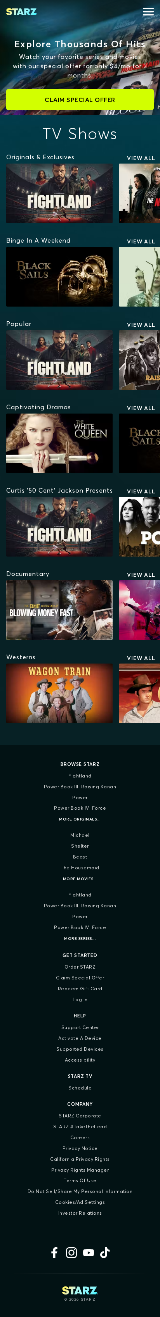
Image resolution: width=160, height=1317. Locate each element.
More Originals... (80, 819)
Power (80, 797)
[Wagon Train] (59, 693)
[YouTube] (88, 1252)
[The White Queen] (59, 443)
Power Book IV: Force (80, 808)
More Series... (80, 938)
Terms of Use (80, 1180)
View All (141, 158)
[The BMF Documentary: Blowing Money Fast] (59, 610)
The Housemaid (80, 868)
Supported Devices (80, 1049)
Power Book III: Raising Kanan (80, 787)
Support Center (80, 1027)
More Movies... (80, 878)
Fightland (80, 776)
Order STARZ (80, 967)
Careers (80, 1137)
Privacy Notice (80, 1148)
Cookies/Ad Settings (80, 1202)
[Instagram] (71, 1252)
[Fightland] (59, 193)
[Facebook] (54, 1252)
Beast (80, 857)
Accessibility (80, 1060)
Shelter (80, 846)
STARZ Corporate (80, 1116)
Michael (80, 835)
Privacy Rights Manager (80, 1170)
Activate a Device (80, 1038)
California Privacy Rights (80, 1159)
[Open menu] (148, 11)
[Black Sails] (59, 277)
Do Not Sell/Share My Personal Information (80, 1191)
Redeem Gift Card (80, 988)
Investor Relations (80, 1213)
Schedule (80, 1088)
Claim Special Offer (80, 978)
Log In (80, 999)
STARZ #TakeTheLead (80, 1126)
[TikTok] (105, 1252)
